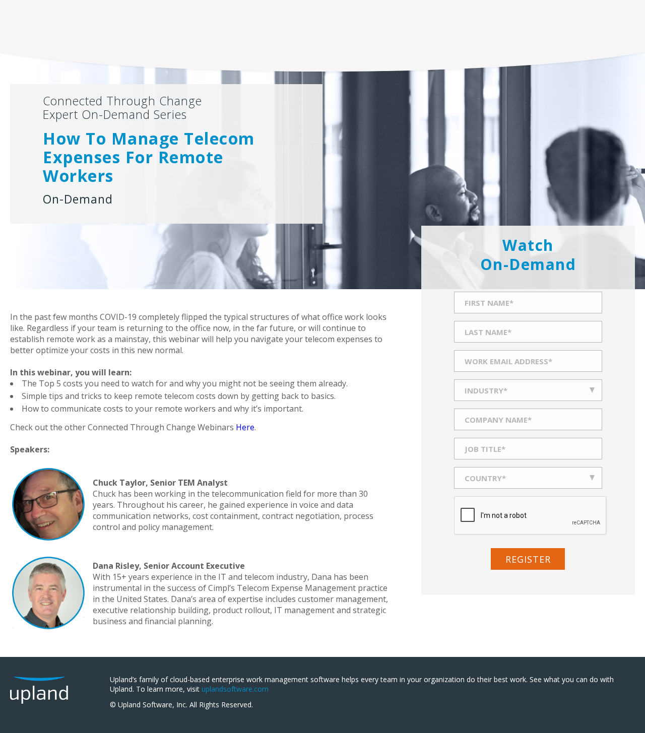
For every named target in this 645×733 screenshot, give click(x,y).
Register (528, 559)
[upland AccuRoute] (39, 698)
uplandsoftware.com (235, 689)
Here (245, 427)
